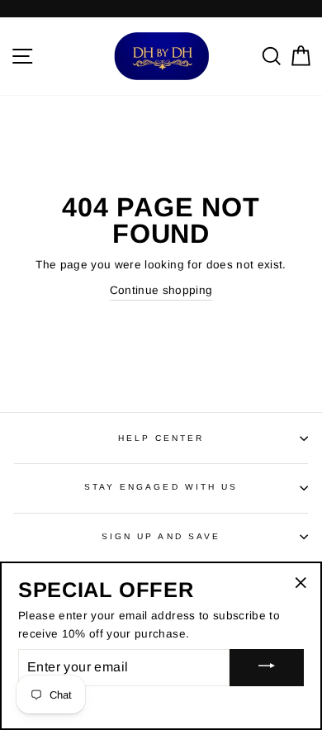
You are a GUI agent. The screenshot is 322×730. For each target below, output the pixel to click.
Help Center (161, 438)
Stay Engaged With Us (161, 486)
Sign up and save (161, 536)
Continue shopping (161, 290)
